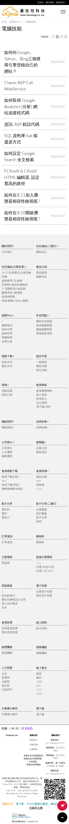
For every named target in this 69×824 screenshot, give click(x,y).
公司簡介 (7, 251)
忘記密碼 (41, 402)
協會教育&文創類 (12, 280)
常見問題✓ (42, 315)
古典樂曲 (41, 509)
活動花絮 (7, 390)
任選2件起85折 (45, 566)
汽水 (4, 607)
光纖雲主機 (36, 807)
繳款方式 (7, 365)
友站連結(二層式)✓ (47, 246)
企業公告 (7, 341)
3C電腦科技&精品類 (14, 288)
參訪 (39, 677)
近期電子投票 (44, 591)
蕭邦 (4, 513)
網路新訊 (7, 325)
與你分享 (7, 329)
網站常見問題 (44, 321)
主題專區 (7, 556)
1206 (39, 488)
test (4, 480)
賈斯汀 (6, 517)
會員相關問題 (44, 325)
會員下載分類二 (11, 484)
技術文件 (7, 361)
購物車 (40, 536)
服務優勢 (7, 456)
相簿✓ (5, 384)
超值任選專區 (44, 556)
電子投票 (41, 585)
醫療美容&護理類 (12, 292)
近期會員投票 (10, 628)
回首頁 (40, 2)
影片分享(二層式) (46, 503)
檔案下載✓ (8, 356)
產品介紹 (41, 266)
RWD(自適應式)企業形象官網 (16, 274)
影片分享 (7, 503)
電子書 (40, 708)
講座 (39, 673)
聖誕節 (6, 562)
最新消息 (41, 452)
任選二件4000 (44, 570)
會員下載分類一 (11, 476)
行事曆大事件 (10, 708)
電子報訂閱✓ (44, 406)
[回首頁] (23, 11)
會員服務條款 (44, 390)
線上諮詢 (41, 622)
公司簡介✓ (8, 442)
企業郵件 (34, 749)
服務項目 (41, 276)
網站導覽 (50, 2)
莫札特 (6, 509)
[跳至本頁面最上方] (62, 817)
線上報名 (41, 667)
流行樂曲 (41, 513)
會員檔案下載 (10, 470)
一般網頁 (41, 361)
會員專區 (41, 384)
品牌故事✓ (42, 421)
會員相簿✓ (42, 470)
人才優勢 (7, 452)
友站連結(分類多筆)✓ (14, 266)
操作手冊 (41, 356)
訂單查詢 (7, 536)
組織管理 (7, 333)
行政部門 (7, 689)
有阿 (39, 521)
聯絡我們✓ (61, 2)
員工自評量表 (10, 603)
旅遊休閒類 (8, 296)
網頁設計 (34, 740)
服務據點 (41, 647)
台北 (4, 673)
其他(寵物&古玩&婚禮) (15, 300)
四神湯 (40, 484)
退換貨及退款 (44, 333)
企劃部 (6, 681)
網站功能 (41, 365)
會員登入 (41, 398)
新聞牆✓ (41, 442)
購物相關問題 (44, 329)
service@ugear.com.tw (55, 743)
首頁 (4, 21)
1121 (39, 689)
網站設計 (41, 251)
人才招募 (7, 667)
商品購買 (41, 272)
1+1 (38, 562)
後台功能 (41, 369)
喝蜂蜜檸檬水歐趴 (12, 488)
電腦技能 (7, 337)
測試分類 (41, 476)
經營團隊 (7, 647)
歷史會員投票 (10, 632)
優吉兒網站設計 (19, 821)
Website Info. (32, 821)
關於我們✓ (8, 246)
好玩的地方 (8, 595)
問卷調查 (7, 585)
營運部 (6, 677)
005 (38, 685)
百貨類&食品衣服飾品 (15, 284)
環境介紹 (7, 394)
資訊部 (6, 685)
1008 (39, 681)
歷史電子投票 (44, 595)
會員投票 (7, 622)
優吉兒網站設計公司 (14, 599)
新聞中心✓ (16, 21)
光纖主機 (34, 744)
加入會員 (41, 394)
